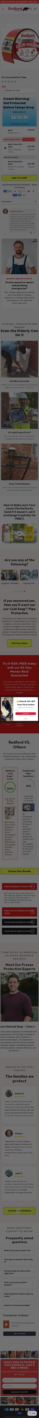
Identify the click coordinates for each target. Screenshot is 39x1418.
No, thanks (26, 718)
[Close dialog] (37, 698)
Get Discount (26, 713)
